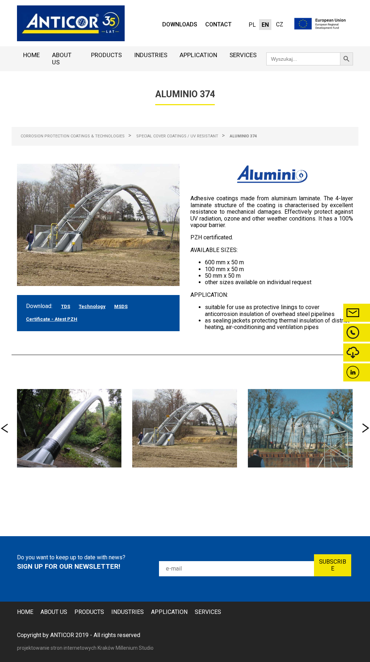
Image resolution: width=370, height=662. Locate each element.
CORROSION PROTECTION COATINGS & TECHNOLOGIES (73, 136)
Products (106, 55)
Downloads (179, 24)
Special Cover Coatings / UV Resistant (177, 136)
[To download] (356, 352)
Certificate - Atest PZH (51, 319)
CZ (279, 24)
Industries (150, 55)
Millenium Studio (135, 648)
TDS (65, 306)
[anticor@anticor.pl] (356, 313)
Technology (92, 306)
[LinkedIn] (356, 372)
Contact (218, 24)
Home (31, 55)
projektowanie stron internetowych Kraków (66, 648)
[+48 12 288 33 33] (356, 333)
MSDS (121, 306)
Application (198, 55)
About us (62, 58)
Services (243, 55)
